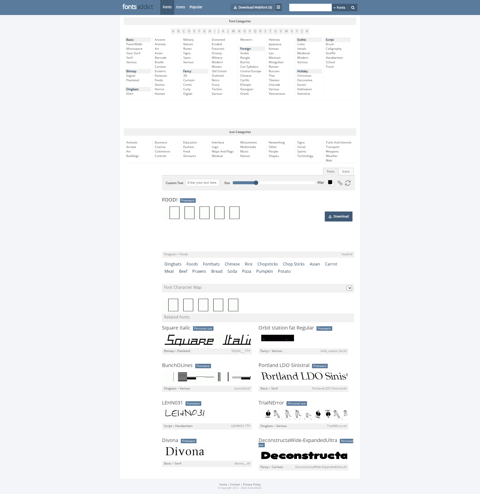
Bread (216, 271)
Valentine (303, 94)
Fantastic (161, 76)
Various (131, 62)
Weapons (332, 151)
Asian (158, 53)
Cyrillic (245, 80)
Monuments (248, 142)
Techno (217, 89)
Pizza (246, 271)
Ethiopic (245, 84)
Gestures (189, 156)
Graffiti (331, 53)
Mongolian (276, 62)
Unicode (274, 84)
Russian (274, 71)
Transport (333, 147)
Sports (301, 151)
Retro (215, 80)
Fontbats (211, 264)
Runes (187, 48)
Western (246, 40)
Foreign (245, 48)
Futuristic (218, 48)
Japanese (275, 44)
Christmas (304, 76)
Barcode (160, 58)
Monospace (134, 48)
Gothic (301, 40)
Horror (159, 89)
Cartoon (160, 66)
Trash (330, 66)
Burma (245, 62)
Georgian (246, 89)
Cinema (160, 147)
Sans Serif (133, 53)
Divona (170, 440)
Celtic (301, 44)
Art (157, 48)
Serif (129, 58)
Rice (248, 264)
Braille (159, 62)
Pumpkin (264, 271)
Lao (271, 53)
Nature (188, 44)
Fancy (187, 71)
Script (330, 40)
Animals (160, 44)
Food (186, 151)
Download (341, 216)
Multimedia (248, 147)
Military (188, 40)
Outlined (218, 76)
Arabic (244, 53)
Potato (284, 271)
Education (190, 142)
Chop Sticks (294, 264)
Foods (159, 80)
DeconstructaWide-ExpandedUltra (297, 440)
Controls (160, 156)
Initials (301, 48)
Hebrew (274, 40)
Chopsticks (268, 264)
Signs (187, 53)
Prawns (199, 271)
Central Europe (250, 71)
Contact (235, 484)
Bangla (245, 58)
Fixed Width (134, 44)
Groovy (217, 53)
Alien (129, 94)
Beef (183, 271)
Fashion (188, 147)
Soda (232, 271)
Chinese (246, 76)
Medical (217, 156)
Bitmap (131, 71)
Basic (130, 40)
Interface (218, 142)
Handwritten (334, 58)
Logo (215, 147)
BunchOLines (177, 365)
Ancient (160, 40)
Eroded (217, 44)
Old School (219, 71)
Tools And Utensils (339, 142)
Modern (217, 62)
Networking (277, 142)
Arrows (131, 147)
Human (160, 94)
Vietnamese (277, 94)
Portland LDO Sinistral (284, 365)
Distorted (218, 40)
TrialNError (271, 403)
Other (273, 147)
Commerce (162, 151)
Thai (272, 76)
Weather (332, 156)
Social (301, 147)
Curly (186, 89)
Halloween (304, 89)
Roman (273, 66)
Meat (169, 271)
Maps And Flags (223, 151)
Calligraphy (334, 48)
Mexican (274, 58)
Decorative (304, 80)
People (273, 151)
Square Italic (176, 328)
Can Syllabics (249, 66)
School (330, 62)
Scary (216, 84)
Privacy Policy (252, 484)
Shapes (274, 156)
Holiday (302, 71)
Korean (274, 48)
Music (244, 151)
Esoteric (160, 71)
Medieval (303, 53)
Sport (187, 58)
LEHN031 (172, 403)
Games (160, 84)
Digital (130, 76)
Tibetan (274, 80)
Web (329, 160)
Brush (330, 44)
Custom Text (174, 183)
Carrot (331, 264)
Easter (301, 84)
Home (223, 484)
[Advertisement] (240, 114)
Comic (187, 84)
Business (161, 142)
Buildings (132, 156)
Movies (217, 66)
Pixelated (132, 80)
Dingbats (132, 89)
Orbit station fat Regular (286, 328)
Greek (244, 94)
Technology (305, 156)
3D (185, 76)
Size (227, 183)
